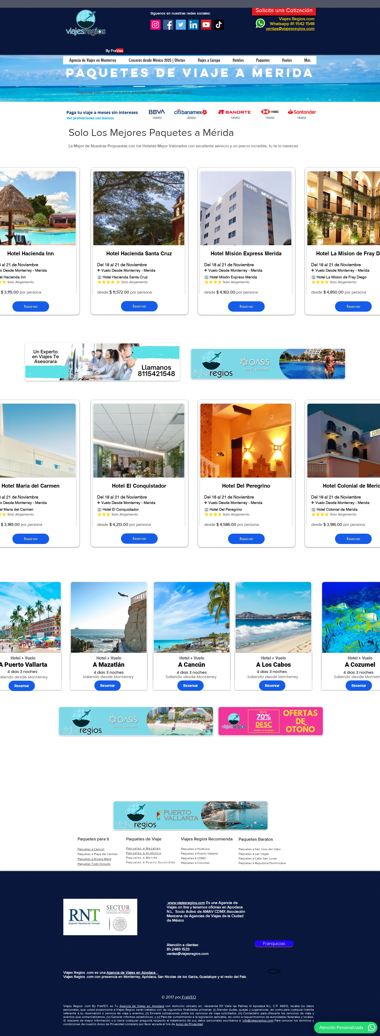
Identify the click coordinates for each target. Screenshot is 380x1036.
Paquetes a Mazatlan (143, 848)
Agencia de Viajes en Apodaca (132, 972)
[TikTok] (219, 25)
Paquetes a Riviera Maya (94, 859)
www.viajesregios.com (186, 902)
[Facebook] (168, 25)
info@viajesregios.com (257, 1020)
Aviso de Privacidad (189, 1024)
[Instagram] (155, 25)
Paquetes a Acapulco (143, 853)
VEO (192, 997)
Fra (184, 997)
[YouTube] (206, 25)
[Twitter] (181, 25)
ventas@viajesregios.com (188, 953)
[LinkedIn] (193, 25)
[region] (139, 241)
